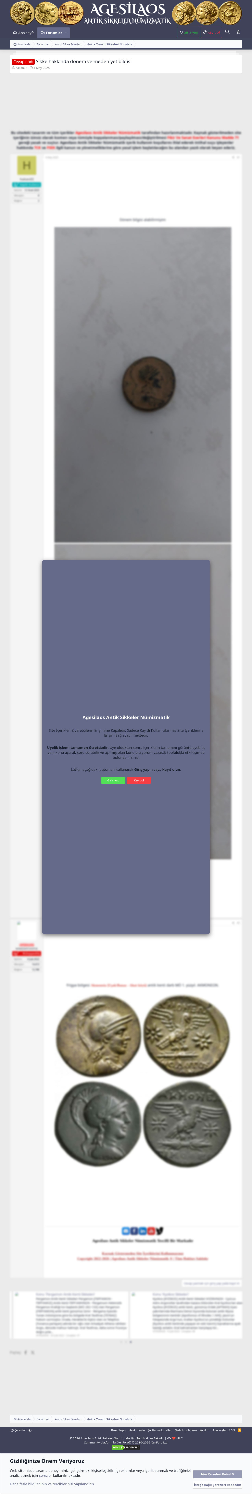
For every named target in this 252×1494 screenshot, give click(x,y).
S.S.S (232, 1430)
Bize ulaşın (118, 1430)
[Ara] (227, 32)
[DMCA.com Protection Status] (126, 1449)
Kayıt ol (139, 780)
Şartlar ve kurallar (160, 1430)
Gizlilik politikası (186, 1430)
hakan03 (21, 68)
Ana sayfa (26, 32)
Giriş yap (113, 780)
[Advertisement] (126, 102)
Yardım (204, 1430)
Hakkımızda (137, 1430)
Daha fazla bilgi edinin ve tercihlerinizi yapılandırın (52, 1484)
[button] (66, 32)
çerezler (45, 1475)
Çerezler (19, 1430)
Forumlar (54, 32)
